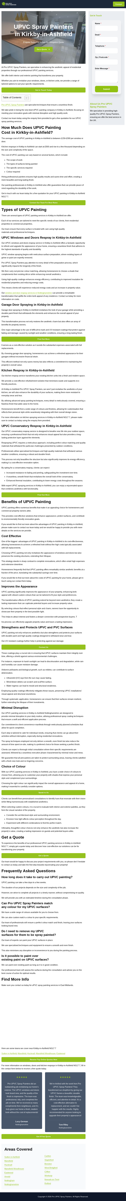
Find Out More (44, 339)
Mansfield (22, 1053)
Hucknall (31, 1053)
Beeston (48, 1164)
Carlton (48, 1156)
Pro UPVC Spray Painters (12, 105)
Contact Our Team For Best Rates (44, 203)
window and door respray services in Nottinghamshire (28, 293)
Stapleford (49, 1160)
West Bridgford (51, 1168)
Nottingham (9, 1180)
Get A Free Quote (43, 1136)
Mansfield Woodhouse (45, 1053)
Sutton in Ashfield (9, 1053)
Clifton (47, 1172)
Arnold (7, 1177)
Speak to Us (44, 793)
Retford (48, 1183)
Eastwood (60, 1053)
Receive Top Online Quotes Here (43, 1060)
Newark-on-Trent (52, 1179)
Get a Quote (42, 49)
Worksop (48, 1176)
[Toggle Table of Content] (25, 98)
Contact (118, 4)
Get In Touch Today (43, 90)
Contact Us (43, 647)
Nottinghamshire (11, 1184)
